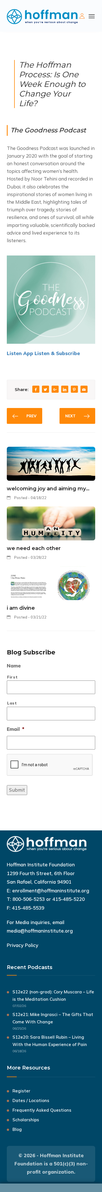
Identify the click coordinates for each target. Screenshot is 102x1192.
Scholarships (25, 1119)
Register (21, 1091)
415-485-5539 (28, 908)
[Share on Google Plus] (55, 390)
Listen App (21, 353)
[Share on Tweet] (45, 390)
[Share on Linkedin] (64, 390)
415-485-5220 (68, 899)
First (12, 677)
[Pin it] (74, 390)
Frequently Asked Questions (41, 1110)
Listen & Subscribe (57, 353)
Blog (17, 1129)
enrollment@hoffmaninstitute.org (50, 891)
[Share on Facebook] (35, 390)
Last (12, 703)
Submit (17, 790)
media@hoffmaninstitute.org (40, 931)
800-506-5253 (28, 899)
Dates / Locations (30, 1100)
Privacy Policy (22, 945)
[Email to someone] (84, 390)
